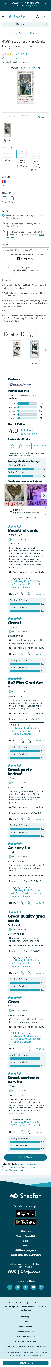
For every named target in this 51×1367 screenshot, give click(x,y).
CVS (41, 234)
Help (25, 1245)
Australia (41, 1306)
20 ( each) (17, 249)
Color (6, 177)
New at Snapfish (25, 1236)
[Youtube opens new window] (35, 1285)
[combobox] (25, 24)
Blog (25, 1240)
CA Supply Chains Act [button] (25, 1336)
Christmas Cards (16, 1170)
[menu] (41, 116)
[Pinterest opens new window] (27, 1285)
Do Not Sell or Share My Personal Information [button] (25, 1346)
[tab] (28, 115)
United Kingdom (11, 1306)
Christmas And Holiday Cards (22, 33)
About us (25, 1231)
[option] (7, 132)
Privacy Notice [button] (25, 1326)
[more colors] (3, 186)
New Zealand (25, 1310)
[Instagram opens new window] (19, 1285)
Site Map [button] (25, 1317)
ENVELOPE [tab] (35, 68)
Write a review (11, 57)
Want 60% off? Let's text (25, 1254)
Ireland (33, 1303)
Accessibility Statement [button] (25, 1341)
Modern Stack (17, 361)
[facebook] (11, 1285)
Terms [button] (25, 1321)
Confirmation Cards (17, 1167)
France (23, 1303)
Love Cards (20, 1164)
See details (34, 270)
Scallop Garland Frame (34, 362)
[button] (3, 17)
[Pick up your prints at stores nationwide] (12, 1271)
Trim (4, 192)
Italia (41, 1303)
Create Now (25, 1363)
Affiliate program (25, 1250)
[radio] (4, 181)
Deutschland (11, 1303)
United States (27, 1306)
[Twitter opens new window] (42, 1285)
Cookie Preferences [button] (25, 1331)
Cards (4, 33)
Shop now (33, 5)
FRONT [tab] (14, 68)
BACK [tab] (24, 68)
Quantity (7, 244)
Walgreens (10, 237)
